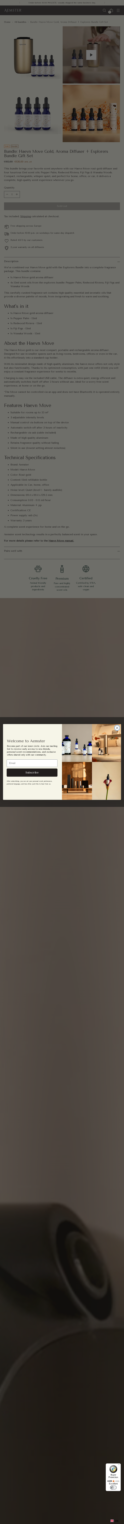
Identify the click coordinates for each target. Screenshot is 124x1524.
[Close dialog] (117, 728)
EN (116, 1520)
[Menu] (119, 1465)
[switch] (113, 1487)
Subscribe (32, 772)
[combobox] (114, 1521)
